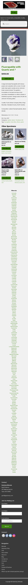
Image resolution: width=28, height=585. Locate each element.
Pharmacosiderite (14, 385)
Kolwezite (14, 334)
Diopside (14, 290)
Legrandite (14, 338)
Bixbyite (14, 233)
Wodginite (14, 461)
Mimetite (14, 362)
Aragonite (14, 213)
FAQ (3, 550)
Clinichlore (14, 266)
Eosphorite (14, 298)
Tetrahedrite (14, 439)
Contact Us (5, 559)
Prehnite (14, 391)
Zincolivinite (14, 469)
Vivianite (14, 453)
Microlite (14, 359)
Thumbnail (18, 120)
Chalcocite (14, 253)
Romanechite (14, 408)
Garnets (22, 180)
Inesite (14, 331)
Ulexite (14, 447)
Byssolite (14, 241)
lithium (18, 122)
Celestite (14, 247)
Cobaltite (14, 267)
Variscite (14, 450)
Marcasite (14, 356)
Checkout (4, 561)
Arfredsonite (14, 215)
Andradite (14, 204)
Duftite (14, 295)
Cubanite (14, 281)
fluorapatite (7, 122)
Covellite (14, 277)
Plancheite (14, 388)
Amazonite (14, 197)
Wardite (14, 455)
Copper (14, 273)
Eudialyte (14, 304)
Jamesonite (14, 332)
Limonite (14, 343)
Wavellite (14, 456)
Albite (14, 196)
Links (3, 565)
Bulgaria (3, 151)
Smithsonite (14, 424)
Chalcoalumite (14, 252)
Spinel (14, 427)
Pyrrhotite (14, 399)
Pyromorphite (14, 397)
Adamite (14, 194)
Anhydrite (14, 207)
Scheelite (14, 413)
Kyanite (14, 335)
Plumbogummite (14, 390)
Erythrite (14, 301)
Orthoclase (14, 377)
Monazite (14, 365)
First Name (4, 503)
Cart (3, 563)
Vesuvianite (14, 452)
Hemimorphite (14, 326)
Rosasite (14, 410)
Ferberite (14, 309)
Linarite (14, 345)
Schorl (14, 414)
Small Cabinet (8, 153)
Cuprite (14, 283)
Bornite (14, 235)
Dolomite (14, 294)
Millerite (14, 360)
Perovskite (14, 383)
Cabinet (16, 149)
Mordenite (14, 366)
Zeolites (14, 466)
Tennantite (14, 438)
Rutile (14, 411)
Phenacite (14, 387)
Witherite (14, 459)
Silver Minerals (14, 422)
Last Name (4, 511)
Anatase (14, 201)
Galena (14, 312)
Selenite (14, 416)
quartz (22, 122)
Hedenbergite (14, 323)
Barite (14, 225)
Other (14, 379)
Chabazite (14, 250)
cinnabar (14, 263)
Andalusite (14, 202)
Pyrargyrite (14, 394)
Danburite (14, 286)
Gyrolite (14, 318)
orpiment (14, 376)
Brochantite (14, 238)
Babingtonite (14, 224)
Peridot (14, 382)
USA (22, 120)
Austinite (14, 221)
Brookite (14, 239)
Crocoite (14, 280)
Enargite (14, 297)
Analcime (14, 199)
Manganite (14, 352)
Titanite (14, 441)
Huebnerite (14, 328)
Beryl (14, 230)
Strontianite (14, 435)
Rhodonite (14, 407)
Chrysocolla (14, 259)
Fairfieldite (14, 306)
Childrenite (14, 256)
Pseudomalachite (14, 393)
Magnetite (14, 349)
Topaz (14, 442)
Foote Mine (13, 122)
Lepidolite (14, 340)
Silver (14, 421)
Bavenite (14, 227)
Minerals (4, 546)
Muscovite (14, 369)
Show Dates (5, 552)
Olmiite (14, 373)
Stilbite (14, 433)
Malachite (14, 351)
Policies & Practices (7, 567)
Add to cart (8, 78)
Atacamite (14, 218)
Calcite (14, 242)
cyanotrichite (14, 284)
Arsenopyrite (14, 216)
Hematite (14, 325)
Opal (14, 374)
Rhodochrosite (14, 405)
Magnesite (14, 348)
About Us (4, 554)
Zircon (14, 470)
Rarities (14, 402)
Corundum (14, 275)
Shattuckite (14, 418)
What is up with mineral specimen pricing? (13, 571)
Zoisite (14, 472)
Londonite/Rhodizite (14, 346)
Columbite (14, 270)
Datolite (14, 287)
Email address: (5, 518)
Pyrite (14, 396)
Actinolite (14, 193)
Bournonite (14, 236)
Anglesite (14, 205)
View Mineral (6, 148)
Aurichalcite (14, 219)
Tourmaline (14, 444)
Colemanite (14, 269)
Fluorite (7, 180)
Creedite (14, 278)
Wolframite (14, 462)
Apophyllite (14, 211)
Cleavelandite (14, 264)
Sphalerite (14, 425)
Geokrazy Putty (6, 548)
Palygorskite (14, 380)
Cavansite (14, 246)
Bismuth (14, 232)
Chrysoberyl (14, 258)
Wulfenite (14, 464)
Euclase (14, 303)
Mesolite (14, 357)
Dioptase (14, 292)
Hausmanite (14, 321)
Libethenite (14, 342)
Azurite (14, 222)
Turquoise (14, 445)
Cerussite (14, 249)
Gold (14, 317)
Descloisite (14, 289)
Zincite (14, 467)
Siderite (14, 419)
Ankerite (14, 208)
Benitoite (14, 228)
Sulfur (14, 436)
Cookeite (14, 272)
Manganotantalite (14, 354)
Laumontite (14, 337)
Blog (3, 557)
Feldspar (14, 308)
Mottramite (14, 368)
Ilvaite (14, 329)
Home (3, 569)
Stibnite (14, 431)
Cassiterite (14, 244)
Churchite (14, 261)
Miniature (17, 182)
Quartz (13, 120)
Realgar (14, 404)
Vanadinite (14, 449)
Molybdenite (14, 363)
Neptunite (14, 371)
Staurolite (14, 430)
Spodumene (14, 428)
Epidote (14, 300)
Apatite (9, 120)
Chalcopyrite (8, 151)
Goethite (14, 315)
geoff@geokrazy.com (7, 495)
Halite (14, 320)
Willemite (14, 458)
